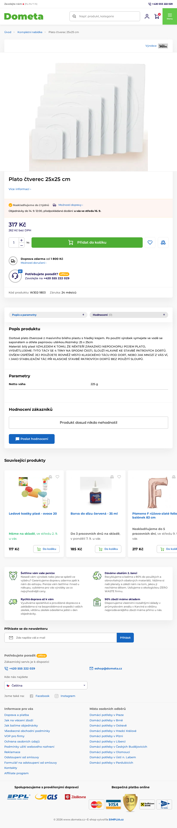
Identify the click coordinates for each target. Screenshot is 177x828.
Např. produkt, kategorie (96, 16)
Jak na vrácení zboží (18, 720)
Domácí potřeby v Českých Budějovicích (118, 746)
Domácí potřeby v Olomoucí (110, 752)
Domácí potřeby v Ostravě (108, 725)
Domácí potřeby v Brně (106, 720)
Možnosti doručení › (33, 262)
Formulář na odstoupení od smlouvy (30, 762)
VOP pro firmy (14, 736)
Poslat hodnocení (34, 439)
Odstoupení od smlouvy (21, 757)
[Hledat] (74, 16)
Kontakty (10, 767)
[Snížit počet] (21, 245)
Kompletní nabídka (29, 32)
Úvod (7, 32)
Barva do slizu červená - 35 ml (94, 514)
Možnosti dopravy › (70, 204)
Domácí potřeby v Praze (107, 715)
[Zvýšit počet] (21, 240)
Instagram (68, 696)
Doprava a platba (16, 715)
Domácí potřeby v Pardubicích (111, 762)
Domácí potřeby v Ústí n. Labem (113, 757)
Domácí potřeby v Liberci (108, 741)
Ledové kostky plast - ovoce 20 (33, 514)
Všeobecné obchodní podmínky (27, 731)
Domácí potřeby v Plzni (106, 736)
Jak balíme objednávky (21, 725)
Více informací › (20, 189)
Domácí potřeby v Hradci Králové (113, 731)
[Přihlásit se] (147, 16)
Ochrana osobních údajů (22, 741)
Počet (14, 243)
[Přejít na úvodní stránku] (23, 16)
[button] (169, 16)
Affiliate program (16, 773)
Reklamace (12, 752)
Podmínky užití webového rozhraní (29, 746)
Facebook (42, 696)
